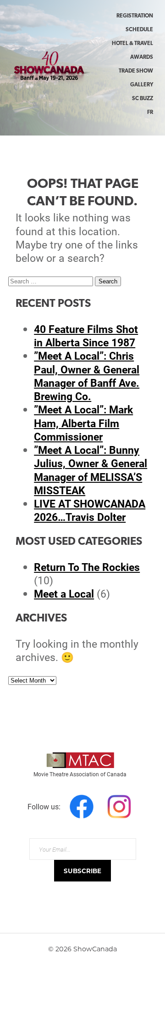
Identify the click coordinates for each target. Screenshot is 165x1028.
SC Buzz (142, 99)
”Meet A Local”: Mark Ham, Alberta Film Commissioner (83, 422)
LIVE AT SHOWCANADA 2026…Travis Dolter (89, 510)
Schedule (139, 30)
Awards (141, 57)
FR (150, 112)
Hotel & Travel (132, 43)
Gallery (141, 85)
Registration (134, 16)
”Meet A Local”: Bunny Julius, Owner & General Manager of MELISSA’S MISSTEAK (90, 470)
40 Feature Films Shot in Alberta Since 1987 (86, 335)
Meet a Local (64, 593)
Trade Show (136, 71)
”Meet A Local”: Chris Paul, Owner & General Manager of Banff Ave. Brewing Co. (86, 376)
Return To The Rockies (87, 567)
